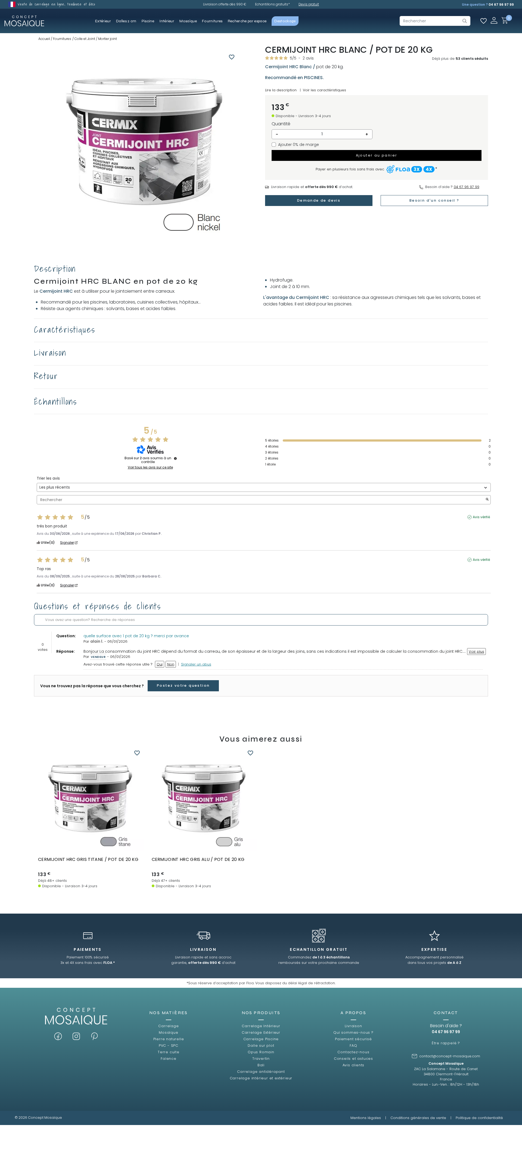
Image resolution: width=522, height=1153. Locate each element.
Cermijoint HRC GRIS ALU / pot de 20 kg (198, 859)
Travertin (261, 1058)
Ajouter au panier (376, 155)
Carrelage (168, 1026)
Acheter (90, 846)
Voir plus (476, 651)
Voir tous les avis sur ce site (150, 467)
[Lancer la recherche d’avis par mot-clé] (487, 499)
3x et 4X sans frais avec (87, 962)
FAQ (353, 1045)
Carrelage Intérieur (261, 1026)
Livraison (353, 1026)
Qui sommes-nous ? (353, 1032)
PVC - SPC (168, 1045)
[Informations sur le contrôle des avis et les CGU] (175, 458)
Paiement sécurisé (353, 1039)
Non (170, 664)
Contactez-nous (353, 1052)
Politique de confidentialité (479, 1117)
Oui (160, 664)
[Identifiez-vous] (494, 20)
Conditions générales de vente (418, 1117)
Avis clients (354, 1065)
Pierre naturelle (168, 1039)
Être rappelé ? (446, 1043)
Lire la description (281, 90)
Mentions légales (365, 1117)
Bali (261, 1065)
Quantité (281, 124)
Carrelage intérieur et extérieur (261, 1078)
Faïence (168, 1058)
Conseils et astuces (353, 1058)
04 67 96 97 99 (501, 4)
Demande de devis (318, 200)
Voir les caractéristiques (324, 90)
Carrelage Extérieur (261, 1032)
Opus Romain (261, 1052)
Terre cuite (168, 1052)
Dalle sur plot (261, 1045)
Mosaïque (168, 1032)
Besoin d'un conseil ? (434, 200)
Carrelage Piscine (261, 1039)
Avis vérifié (481, 517)
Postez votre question (183, 685)
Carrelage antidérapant (261, 1071)
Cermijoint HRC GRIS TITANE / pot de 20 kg (88, 859)
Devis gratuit (309, 4)
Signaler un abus (196, 664)
